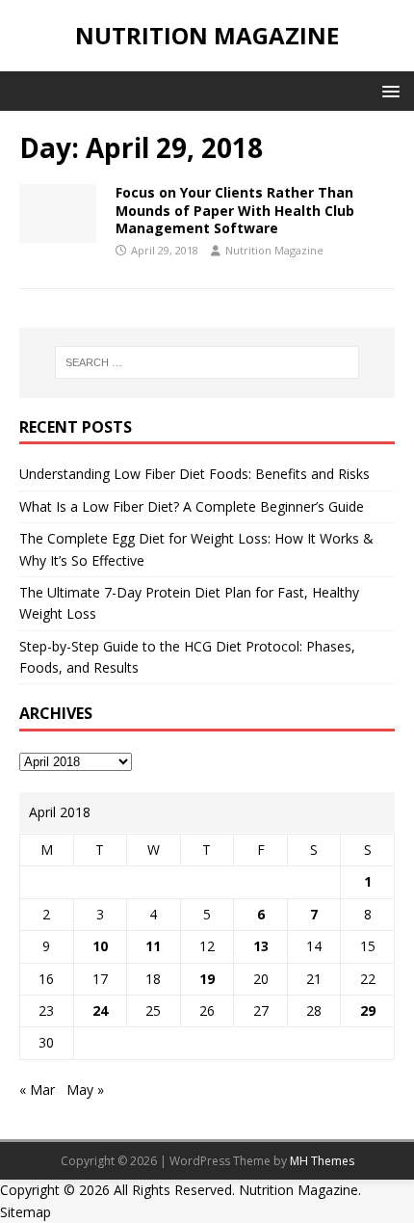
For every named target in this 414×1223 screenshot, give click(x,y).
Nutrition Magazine (274, 250)
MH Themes (322, 1161)
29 (367, 1010)
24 (100, 1010)
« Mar (37, 1089)
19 (207, 979)
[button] (387, 90)
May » (85, 1089)
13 (261, 946)
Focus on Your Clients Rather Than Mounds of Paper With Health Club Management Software (235, 209)
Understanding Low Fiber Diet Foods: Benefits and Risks (194, 474)
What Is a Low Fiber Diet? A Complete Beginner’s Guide (191, 506)
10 (100, 946)
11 (153, 946)
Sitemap (25, 1212)
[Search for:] (207, 362)
